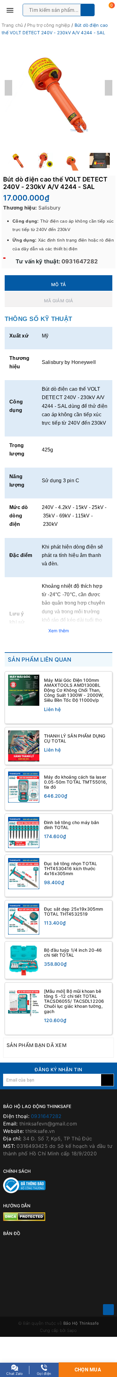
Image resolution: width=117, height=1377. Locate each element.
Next (108, 88)
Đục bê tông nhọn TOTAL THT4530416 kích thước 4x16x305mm (70, 868)
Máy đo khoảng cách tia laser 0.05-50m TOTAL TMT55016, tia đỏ (75, 782)
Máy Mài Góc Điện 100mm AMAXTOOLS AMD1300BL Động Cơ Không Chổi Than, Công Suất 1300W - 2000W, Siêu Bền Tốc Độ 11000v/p (74, 690)
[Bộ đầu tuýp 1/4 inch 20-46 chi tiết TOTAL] (23, 960)
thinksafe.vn (40, 1131)
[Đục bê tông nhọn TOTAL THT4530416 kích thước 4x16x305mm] (23, 873)
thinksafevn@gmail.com (48, 1123)
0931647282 (79, 261)
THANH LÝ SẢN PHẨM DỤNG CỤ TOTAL (74, 738)
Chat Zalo (14, 1373)
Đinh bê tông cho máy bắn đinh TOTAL (71, 825)
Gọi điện (44, 1373)
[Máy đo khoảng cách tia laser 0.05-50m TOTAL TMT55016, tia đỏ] (23, 787)
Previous (8, 88)
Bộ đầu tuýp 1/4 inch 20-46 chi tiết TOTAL (73, 952)
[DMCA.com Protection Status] (24, 1216)
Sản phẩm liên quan (39, 659)
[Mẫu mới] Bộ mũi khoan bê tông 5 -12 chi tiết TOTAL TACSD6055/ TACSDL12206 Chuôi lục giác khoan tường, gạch (74, 1001)
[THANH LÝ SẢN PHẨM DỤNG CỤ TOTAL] (23, 746)
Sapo (72, 1330)
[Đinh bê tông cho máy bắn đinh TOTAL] (23, 832)
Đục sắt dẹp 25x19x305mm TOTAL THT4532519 (73, 911)
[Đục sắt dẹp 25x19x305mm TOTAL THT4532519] (23, 919)
